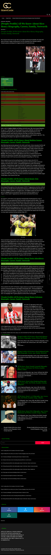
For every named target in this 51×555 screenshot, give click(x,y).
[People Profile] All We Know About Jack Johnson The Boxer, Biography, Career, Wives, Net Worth (32, 337)
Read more (3, 520)
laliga (17, 332)
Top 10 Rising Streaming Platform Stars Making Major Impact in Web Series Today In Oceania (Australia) (19, 466)
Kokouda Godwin (20, 345)
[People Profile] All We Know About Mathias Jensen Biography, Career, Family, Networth (21, 141)
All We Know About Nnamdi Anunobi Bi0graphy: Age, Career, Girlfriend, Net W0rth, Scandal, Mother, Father (32, 368)
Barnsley (3, 153)
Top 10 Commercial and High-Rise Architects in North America (12, 475)
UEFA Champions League (39, 332)
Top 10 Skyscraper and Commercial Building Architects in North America (13, 478)
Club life (5, 80)
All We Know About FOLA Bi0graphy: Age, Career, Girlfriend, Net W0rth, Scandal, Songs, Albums (32, 412)
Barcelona (5, 332)
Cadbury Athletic (12, 128)
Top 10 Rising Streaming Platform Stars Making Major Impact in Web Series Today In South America (18, 463)
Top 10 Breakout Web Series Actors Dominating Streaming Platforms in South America (16, 459)
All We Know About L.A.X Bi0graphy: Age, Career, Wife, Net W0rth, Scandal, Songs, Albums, (32, 397)
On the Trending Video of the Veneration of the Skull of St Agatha (12, 450)
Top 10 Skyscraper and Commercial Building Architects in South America (13, 472)
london (21, 332)
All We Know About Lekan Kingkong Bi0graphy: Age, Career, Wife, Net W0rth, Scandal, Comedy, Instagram (32, 382)
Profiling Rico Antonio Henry (7, 82)
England (34, 306)
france (14, 332)
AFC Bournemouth (38, 276)
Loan (19, 332)
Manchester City (26, 332)
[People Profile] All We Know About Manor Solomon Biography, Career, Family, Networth (21, 298)
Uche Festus (3, 29)
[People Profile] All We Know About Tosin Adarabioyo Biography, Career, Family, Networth (22, 259)
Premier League (31, 332)
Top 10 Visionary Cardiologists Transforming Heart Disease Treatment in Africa (15, 456)
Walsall (5, 81)
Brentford (8, 332)
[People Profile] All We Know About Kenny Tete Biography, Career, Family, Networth (19, 180)
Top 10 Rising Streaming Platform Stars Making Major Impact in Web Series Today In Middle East (18, 469)
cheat (12, 332)
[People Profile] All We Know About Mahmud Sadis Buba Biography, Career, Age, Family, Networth (33, 352)
